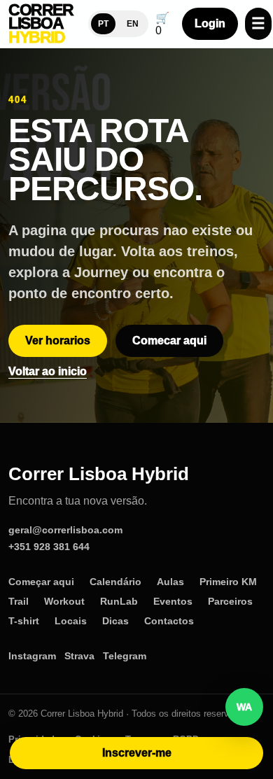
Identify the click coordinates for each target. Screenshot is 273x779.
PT (103, 24)
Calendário (115, 581)
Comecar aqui (169, 340)
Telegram (124, 655)
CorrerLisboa (40, 24)
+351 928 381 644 (49, 546)
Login (210, 23)
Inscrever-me (137, 753)
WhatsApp (244, 707)
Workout (64, 601)
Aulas (170, 581)
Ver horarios (57, 340)
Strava (79, 655)
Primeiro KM (228, 581)
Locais (71, 620)
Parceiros (230, 601)
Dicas (115, 620)
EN (133, 24)
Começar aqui (41, 581)
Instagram (32, 655)
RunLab (119, 601)
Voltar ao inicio (47, 371)
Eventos (172, 601)
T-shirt (23, 620)
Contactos (169, 620)
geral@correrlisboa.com (65, 529)
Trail (18, 601)
